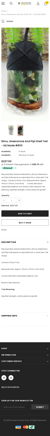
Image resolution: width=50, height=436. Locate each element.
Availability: (6, 151)
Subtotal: (5, 205)
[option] (25, 74)
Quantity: (5, 195)
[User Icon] (38, 3)
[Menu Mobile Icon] (3, 3)
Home (3, 11)
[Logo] (24, 3)
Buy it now (25, 222)
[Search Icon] (11, 3)
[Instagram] (10, 377)
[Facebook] (3, 377)
